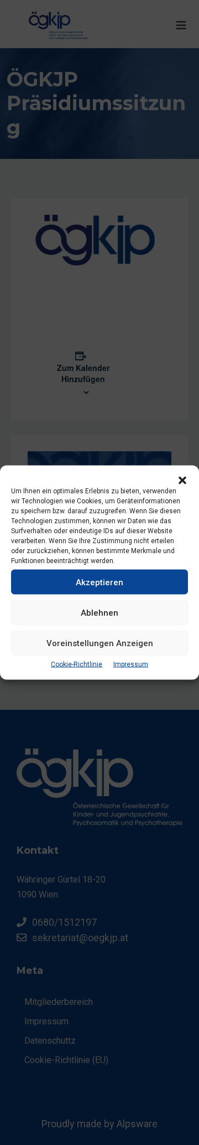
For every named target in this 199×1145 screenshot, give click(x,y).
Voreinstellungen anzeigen (99, 643)
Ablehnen (99, 612)
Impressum (130, 664)
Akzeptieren (99, 582)
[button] (182, 479)
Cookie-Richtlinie (76, 664)
